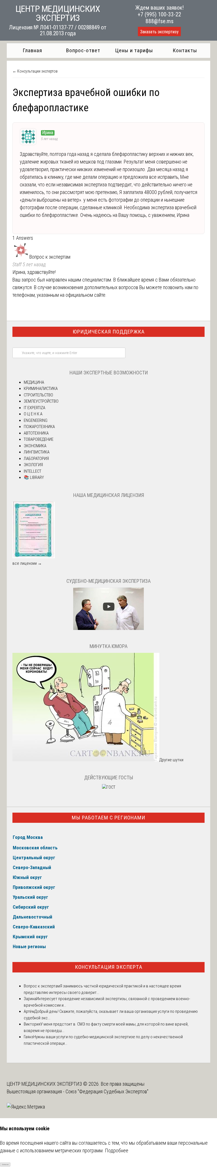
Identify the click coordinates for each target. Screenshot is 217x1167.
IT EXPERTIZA (34, 407)
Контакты (185, 50)
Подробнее (116, 1150)
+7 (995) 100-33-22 (159, 14)
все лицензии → (27, 563)
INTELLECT (32, 471)
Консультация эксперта (108, 967)
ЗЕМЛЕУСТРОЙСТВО (41, 401)
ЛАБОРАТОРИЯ (36, 458)
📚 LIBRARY (34, 477)
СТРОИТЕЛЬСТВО (38, 395)
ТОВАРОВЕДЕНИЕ (38, 439)
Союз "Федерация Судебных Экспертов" (107, 1091)
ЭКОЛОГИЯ (33, 464)
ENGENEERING (35, 420)
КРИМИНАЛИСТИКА (41, 388)
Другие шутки (171, 759)
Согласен (5, 1164)
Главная (32, 50)
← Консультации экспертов (35, 71)
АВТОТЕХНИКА (36, 433)
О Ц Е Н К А (33, 413)
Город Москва (28, 837)
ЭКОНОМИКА (35, 445)
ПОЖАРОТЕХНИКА (39, 426)
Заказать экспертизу (159, 31)
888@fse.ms (159, 21)
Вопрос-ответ (83, 50)
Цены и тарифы (134, 50)
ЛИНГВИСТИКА (36, 452)
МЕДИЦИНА (34, 382)
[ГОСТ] (108, 787)
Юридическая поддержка (109, 331)
